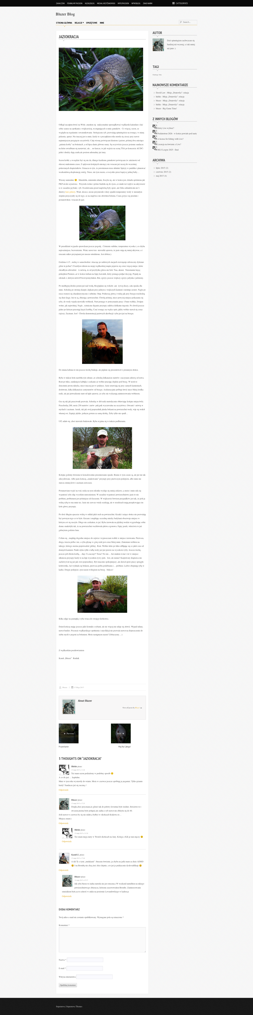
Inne (102, 22)
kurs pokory (70, 191)
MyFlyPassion (123, 3)
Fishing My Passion (74, 3)
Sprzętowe (91, 22)
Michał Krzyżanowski (106, 3)
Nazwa (62, 959)
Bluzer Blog (65, 13)
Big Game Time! (170, 108)
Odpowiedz (63, 789)
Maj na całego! (124, 746)
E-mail (62, 968)
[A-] (60, 47)
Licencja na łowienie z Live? (169, 144)
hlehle (74, 766)
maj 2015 (160, 175)
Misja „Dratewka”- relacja (178, 92)
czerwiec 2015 (162, 171)
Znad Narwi (147, 3)
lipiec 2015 (160, 167)
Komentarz (64, 925)
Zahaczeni (60, 3)
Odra (160, 75)
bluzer (64, 687)
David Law (160, 92)
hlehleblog (89, 3)
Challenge (155, 75)
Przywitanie (64, 746)
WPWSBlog (136, 3)
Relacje (78, 22)
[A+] (63, 47)
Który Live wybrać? (165, 128)
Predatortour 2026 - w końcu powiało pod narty (177, 133)
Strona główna (64, 22)
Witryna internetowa (67, 976)
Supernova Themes (74, 1006)
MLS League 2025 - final (168, 149)
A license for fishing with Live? (170, 138)
